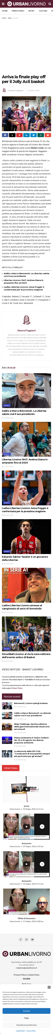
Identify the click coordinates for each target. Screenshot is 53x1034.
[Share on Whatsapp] (40, 135)
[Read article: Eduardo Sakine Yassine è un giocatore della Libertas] (26, 536)
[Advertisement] (26, 47)
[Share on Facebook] (5, 135)
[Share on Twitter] (12, 135)
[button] (49, 987)
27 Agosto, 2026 (8, 418)
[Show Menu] (3, 4)
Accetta (26, 1011)
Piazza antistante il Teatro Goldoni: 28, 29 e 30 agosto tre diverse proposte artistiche (31, 740)
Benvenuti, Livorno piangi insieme (31, 703)
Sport (31, 11)
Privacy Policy (31, 1031)
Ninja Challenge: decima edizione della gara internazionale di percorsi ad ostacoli (32, 726)
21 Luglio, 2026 (8, 466)
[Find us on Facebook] (21, 939)
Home (5, 11)
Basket (16, 18)
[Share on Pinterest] (19, 135)
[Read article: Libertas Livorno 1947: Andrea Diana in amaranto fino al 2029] (26, 439)
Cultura (43, 11)
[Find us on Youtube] (32, 939)
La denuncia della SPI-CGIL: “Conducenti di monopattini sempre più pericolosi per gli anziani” (32, 753)
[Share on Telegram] (33, 135)
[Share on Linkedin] (26, 135)
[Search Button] (49, 4)
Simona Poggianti (16, 91)
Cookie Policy (20, 1031)
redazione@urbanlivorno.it (26, 968)
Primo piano (18, 11)
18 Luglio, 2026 (8, 515)
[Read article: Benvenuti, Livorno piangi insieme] (7, 705)
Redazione (26, 984)
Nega (26, 1018)
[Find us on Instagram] (26, 939)
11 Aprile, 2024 (33, 91)
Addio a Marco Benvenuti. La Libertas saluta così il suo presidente (32, 714)
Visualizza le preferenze (26, 1025)
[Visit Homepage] (26, 3)
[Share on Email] (48, 135)
